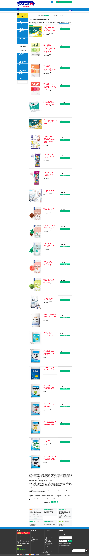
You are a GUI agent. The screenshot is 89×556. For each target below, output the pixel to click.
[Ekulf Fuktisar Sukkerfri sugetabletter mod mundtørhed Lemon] (35, 426)
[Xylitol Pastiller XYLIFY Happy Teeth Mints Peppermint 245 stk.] (35, 249)
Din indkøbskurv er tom (64, 2)
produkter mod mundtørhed (64, 23)
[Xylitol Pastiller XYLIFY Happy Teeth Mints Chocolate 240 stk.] (35, 213)
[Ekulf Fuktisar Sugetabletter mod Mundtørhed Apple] (35, 391)
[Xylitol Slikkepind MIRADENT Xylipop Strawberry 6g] (35, 178)
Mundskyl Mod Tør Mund (22, 45)
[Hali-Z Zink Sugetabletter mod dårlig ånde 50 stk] (35, 373)
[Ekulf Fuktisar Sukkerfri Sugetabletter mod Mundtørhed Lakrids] (35, 462)
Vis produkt (65, 28)
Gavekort (20, 75)
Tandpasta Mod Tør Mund (22, 50)
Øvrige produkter (22, 68)
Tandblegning (47, 535)
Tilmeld (69, 540)
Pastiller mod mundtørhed (22, 46)
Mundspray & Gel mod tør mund (22, 48)
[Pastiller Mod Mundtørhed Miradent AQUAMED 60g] (35, 302)
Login (70, 10)
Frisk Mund (20, 21)
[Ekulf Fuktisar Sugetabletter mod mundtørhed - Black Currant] (35, 355)
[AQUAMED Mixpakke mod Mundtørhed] (35, 196)
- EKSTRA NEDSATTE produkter (22, 16)
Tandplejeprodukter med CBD (22, 71)
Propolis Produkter (22, 59)
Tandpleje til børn (22, 38)
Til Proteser (21, 36)
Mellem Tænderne (22, 23)
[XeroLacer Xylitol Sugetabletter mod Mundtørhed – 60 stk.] (35, 107)
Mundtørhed (21, 43)
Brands (20, 19)
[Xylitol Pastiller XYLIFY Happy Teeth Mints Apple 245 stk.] (35, 284)
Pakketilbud (21, 73)
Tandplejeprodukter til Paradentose (23, 62)
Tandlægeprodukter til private (23, 31)
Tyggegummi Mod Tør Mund (23, 51)
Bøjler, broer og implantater (21, 54)
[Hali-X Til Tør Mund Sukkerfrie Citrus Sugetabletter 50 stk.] (35, 338)
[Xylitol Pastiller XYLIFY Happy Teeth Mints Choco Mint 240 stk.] (35, 231)
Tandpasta (20, 33)
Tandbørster (21, 28)
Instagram (46, 552)
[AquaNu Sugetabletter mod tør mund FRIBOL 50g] (35, 320)
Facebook (42, 552)
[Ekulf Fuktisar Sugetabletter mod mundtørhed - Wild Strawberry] (35, 409)
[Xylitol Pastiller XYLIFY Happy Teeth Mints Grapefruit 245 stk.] (35, 267)
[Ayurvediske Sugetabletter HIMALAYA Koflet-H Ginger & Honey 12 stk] (35, 124)
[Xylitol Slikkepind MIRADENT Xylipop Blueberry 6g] (35, 160)
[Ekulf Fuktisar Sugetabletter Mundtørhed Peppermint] (35, 444)
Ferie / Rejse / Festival (22, 56)
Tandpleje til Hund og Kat (22, 79)
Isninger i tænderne (22, 40)
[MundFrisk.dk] (26, 4)
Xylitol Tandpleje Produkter (22, 65)
